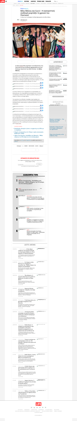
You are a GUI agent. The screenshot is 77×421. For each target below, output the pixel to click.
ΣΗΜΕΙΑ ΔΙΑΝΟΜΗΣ (58, 411)
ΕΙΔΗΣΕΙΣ (17, 5)
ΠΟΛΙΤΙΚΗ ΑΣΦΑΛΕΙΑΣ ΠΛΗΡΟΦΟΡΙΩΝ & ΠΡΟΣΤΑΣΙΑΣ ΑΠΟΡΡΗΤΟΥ (27, 411)
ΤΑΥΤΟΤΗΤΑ (20, 409)
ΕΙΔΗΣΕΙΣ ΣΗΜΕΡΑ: (18, 126)
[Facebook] (62, 56)
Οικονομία (27, 3)
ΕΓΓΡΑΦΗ (39, 164)
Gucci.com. (18, 123)
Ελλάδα (15, 3)
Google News (28, 140)
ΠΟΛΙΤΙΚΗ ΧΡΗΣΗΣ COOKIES (47, 411)
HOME (14, 5)
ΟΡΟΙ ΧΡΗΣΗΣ (23, 166)
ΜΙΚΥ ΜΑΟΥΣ (31, 145)
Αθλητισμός (49, 3)
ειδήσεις (16, 141)
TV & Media (38, 3)
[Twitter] (63, 56)
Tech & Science (43, 3)
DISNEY (25, 145)
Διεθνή (19, 3)
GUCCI (36, 145)
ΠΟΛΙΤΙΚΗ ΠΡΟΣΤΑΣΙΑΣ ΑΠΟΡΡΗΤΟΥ (33, 166)
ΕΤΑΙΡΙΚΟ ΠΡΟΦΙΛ (48, 409)
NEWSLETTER (34, 409)
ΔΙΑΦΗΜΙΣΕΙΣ (41, 409)
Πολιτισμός (32, 3)
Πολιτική (23, 3)
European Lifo (60, 3)
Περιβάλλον (55, 3)
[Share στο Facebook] (41, 83)
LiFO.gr (22, 140)
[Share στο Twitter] (42, 83)
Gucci (22, 65)
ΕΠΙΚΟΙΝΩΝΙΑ (27, 409)
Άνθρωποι (41, 145)
